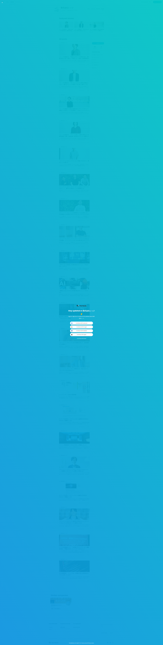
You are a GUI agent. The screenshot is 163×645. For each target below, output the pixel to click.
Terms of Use (84, 643)
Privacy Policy (91, 643)
